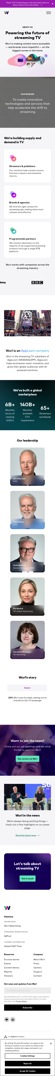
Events (7, 963)
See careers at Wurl (27, 759)
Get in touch (28, 878)
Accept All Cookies (27, 1071)
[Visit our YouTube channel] (7, 1020)
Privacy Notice (21, 1001)
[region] (27, 1057)
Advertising (10, 922)
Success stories (11, 959)
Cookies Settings (27, 1056)
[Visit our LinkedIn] (13, 1020)
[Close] (51, 1043)
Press (36, 963)
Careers (37, 967)
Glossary (8, 975)
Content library (11, 967)
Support (38, 971)
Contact (38, 975)
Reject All (27, 1063)
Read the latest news (26, 835)
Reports (8, 971)
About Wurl (39, 959)
